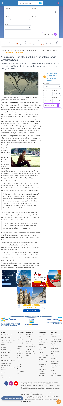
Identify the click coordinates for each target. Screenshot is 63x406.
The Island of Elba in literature (48, 50)
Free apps (54, 370)
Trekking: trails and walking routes (43, 357)
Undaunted (14, 245)
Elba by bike (42, 352)
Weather (53, 373)
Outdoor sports (43, 342)
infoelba (23, 399)
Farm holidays (5, 352)
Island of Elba (6, 50)
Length (7, 16)
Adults (34, 16)
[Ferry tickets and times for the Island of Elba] (16, 278)
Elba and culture (32, 50)
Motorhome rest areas (8, 360)
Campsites (4, 355)
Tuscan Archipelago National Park (30, 351)
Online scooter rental (19, 366)
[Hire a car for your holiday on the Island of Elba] (46, 278)
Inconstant (36, 247)
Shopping (54, 358)
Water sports (43, 339)
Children (7, 24)
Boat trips (42, 350)
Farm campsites (6, 358)
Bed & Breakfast (6, 350)
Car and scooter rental (19, 360)
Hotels (3, 344)
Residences (4, 347)
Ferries (19, 335)
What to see (30, 344)
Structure (7, 8)
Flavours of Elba (31, 346)
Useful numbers (56, 375)
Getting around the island (20, 353)
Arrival (34, 8)
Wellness (41, 344)
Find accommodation (7, 335)
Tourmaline (5, 97)
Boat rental (54, 348)
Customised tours (44, 362)
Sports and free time (18, 50)
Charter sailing (55, 351)
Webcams (29, 356)
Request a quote (49, 34)
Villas (3, 372)
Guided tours (43, 347)
